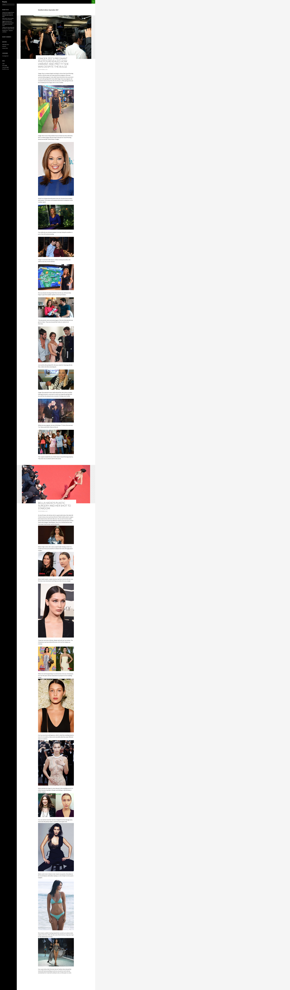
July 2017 (4, 46)
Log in (3, 63)
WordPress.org (5, 69)
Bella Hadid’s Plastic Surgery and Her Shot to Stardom (54, 505)
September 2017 (5, 44)
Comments (5, 67)
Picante (4, 2)
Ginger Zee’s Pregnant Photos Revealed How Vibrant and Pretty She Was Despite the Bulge (53, 62)
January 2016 (5, 48)
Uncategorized (5, 55)
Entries (4, 65)
